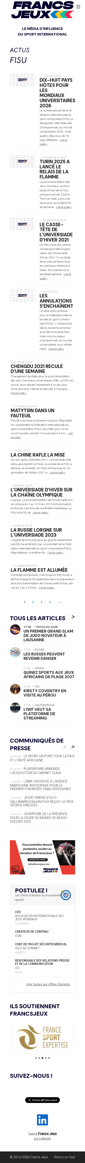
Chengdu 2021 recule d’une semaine (37, 369)
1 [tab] (36, 1058)
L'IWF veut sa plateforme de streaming (39, 714)
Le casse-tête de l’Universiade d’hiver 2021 (56, 232)
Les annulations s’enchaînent (56, 301)
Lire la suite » (64, 207)
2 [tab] (39, 1058)
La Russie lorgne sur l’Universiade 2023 (36, 532)
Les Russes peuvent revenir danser (44, 656)
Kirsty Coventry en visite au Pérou (45, 693)
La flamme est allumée (39, 570)
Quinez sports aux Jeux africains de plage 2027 (49, 674)
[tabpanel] (42, 1037)
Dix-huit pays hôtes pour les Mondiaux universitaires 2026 (57, 93)
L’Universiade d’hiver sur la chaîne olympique (41, 492)
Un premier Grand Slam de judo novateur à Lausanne (48, 635)
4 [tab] (46, 1058)
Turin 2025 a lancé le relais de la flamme (55, 169)
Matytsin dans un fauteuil (32, 413)
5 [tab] (49, 1058)
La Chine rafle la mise (38, 455)
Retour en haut (64, 1157)
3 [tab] (42, 1058)
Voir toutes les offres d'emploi (48, 984)
